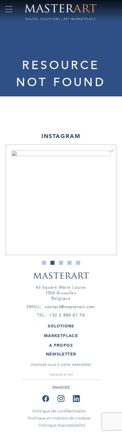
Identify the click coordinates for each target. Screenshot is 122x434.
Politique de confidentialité (59, 411)
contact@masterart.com (70, 306)
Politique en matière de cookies (59, 418)
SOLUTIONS (61, 326)
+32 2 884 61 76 (67, 314)
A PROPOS (61, 345)
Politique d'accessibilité (62, 425)
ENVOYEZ (61, 387)
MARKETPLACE (61, 335)
